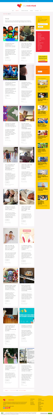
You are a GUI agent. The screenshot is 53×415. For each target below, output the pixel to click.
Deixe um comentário (8, 60)
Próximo (24, 390)
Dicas (6, 13)
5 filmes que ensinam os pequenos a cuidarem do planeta (10, 84)
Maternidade (25, 181)
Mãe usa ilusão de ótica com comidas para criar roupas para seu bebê (10, 247)
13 (13, 390)
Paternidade (40, 48)
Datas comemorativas (27, 263)
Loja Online (36, 10)
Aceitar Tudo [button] (50, 413)
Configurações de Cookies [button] (44, 413)
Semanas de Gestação (41, 400)
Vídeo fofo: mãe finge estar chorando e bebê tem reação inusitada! (26, 166)
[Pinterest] (27, 1)
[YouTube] (28, 1)
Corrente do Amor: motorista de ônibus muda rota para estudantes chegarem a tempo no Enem (26, 368)
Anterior (6, 390)
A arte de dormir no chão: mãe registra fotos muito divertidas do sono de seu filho (10, 328)
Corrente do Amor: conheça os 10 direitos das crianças (10, 45)
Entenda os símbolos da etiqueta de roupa (26, 326)
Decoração (39, 40)
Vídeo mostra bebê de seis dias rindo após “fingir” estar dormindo (26, 208)
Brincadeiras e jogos (8, 382)
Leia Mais (7, 57)
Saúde (39, 49)
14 (14, 390)
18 (19, 390)
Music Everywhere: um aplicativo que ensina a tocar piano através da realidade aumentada (26, 288)
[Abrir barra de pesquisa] (40, 10)
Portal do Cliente (32, 404)
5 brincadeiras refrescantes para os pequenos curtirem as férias (10, 367)
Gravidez (39, 44)
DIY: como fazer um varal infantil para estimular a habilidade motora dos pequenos (10, 167)
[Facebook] (24, 1)
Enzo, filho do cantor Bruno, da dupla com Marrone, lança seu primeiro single (26, 45)
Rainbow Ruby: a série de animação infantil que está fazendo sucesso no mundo (10, 287)
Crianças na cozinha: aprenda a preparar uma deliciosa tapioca (10, 125)
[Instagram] (25, 1)
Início (13, 10)
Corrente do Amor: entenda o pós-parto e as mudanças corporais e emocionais (26, 85)
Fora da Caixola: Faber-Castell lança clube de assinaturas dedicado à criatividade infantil (26, 126)
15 (15, 390)
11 (10, 390)
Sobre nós (31, 400)
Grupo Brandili (32, 403)
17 (18, 390)
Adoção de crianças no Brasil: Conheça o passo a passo (10, 208)
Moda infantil (25, 340)
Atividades (7, 139)
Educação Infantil (9, 59)
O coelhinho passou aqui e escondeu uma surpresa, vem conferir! (26, 247)
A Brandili (31, 10)
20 (22, 390)
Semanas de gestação (24, 10)
